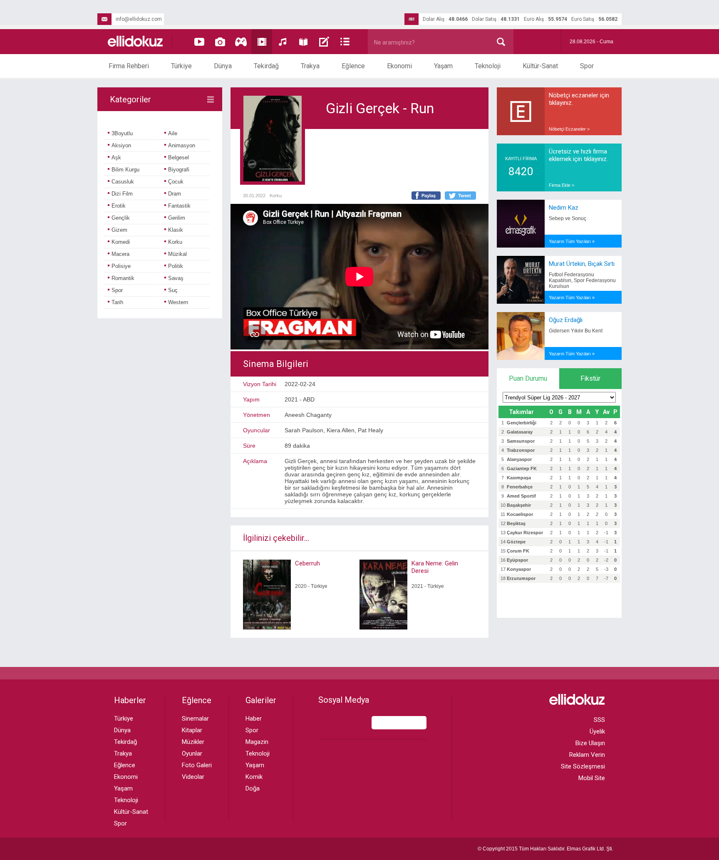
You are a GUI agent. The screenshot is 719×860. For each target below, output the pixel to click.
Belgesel (178, 157)
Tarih (117, 302)
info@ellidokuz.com (139, 19)
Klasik (175, 230)
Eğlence (353, 66)
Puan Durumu (528, 378)
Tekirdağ (266, 66)
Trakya (310, 66)
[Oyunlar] (241, 41)
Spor (587, 66)
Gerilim (176, 218)
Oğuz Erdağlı (566, 320)
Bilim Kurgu (125, 169)
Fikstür (590, 378)
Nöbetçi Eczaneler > (569, 128)
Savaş (175, 278)
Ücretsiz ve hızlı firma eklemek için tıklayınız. (578, 155)
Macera (120, 254)
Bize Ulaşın (590, 743)
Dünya (223, 66)
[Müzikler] (282, 41)
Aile (172, 133)
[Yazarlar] (324, 41)
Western (178, 302)
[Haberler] (345, 41)
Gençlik (121, 218)
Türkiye (181, 66)
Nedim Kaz (563, 207)
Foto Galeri (197, 765)
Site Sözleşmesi (583, 766)
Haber (253, 718)
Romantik (123, 278)
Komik (254, 777)
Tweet (464, 195)
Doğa (252, 788)
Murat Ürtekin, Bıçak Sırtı (582, 264)
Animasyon (181, 145)
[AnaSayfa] (136, 42)
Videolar (193, 777)
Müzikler (193, 742)
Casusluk (123, 181)
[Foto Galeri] (220, 41)
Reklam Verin (587, 754)
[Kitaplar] (303, 41)
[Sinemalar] (261, 41)
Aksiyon (121, 145)
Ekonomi (399, 66)
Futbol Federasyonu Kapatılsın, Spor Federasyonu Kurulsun (582, 280)
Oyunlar (192, 753)
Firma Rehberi (129, 66)
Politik (175, 266)
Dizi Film (122, 194)
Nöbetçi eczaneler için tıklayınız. (579, 99)
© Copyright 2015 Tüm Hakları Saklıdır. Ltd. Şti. (545, 849)
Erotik (119, 206)
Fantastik (179, 206)
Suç (173, 290)
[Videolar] (199, 41)
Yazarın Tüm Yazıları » (572, 241)
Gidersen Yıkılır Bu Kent (575, 331)
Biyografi (178, 169)
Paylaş (428, 195)
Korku (175, 242)
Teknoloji (488, 66)
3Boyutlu (122, 133)
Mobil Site (591, 778)
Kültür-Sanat (540, 66)
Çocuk (175, 181)
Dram (174, 194)
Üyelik (597, 731)
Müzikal (177, 254)
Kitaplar (192, 730)
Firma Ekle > (561, 185)
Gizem (119, 230)
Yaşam (443, 66)
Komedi (121, 242)
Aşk (116, 157)
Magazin (256, 742)
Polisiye (121, 266)
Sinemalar (195, 718)
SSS (599, 720)
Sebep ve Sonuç (567, 218)
